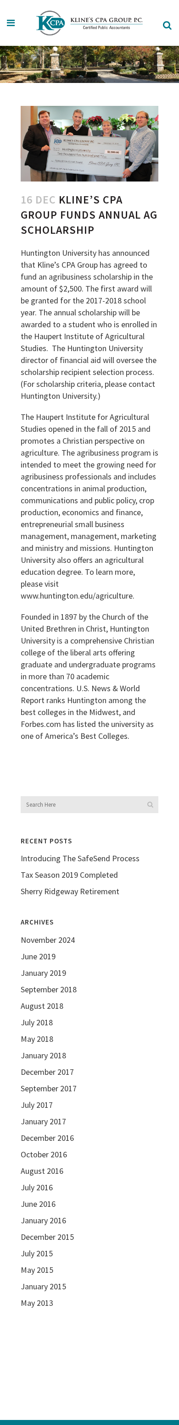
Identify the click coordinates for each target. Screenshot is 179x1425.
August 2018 (42, 1006)
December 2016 (47, 1138)
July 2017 (37, 1105)
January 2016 (43, 1220)
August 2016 (42, 1171)
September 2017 (49, 1088)
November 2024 (48, 940)
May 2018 (37, 1039)
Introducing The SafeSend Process (80, 858)
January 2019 (43, 973)
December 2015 (47, 1237)
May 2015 (37, 1270)
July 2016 (37, 1187)
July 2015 (37, 1253)
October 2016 (44, 1154)
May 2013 (37, 1303)
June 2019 (38, 956)
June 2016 (38, 1204)
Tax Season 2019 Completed (69, 874)
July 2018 (37, 1022)
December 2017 (47, 1072)
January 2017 (43, 1121)
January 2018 (43, 1055)
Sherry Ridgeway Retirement (70, 891)
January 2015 (43, 1286)
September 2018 (49, 989)
